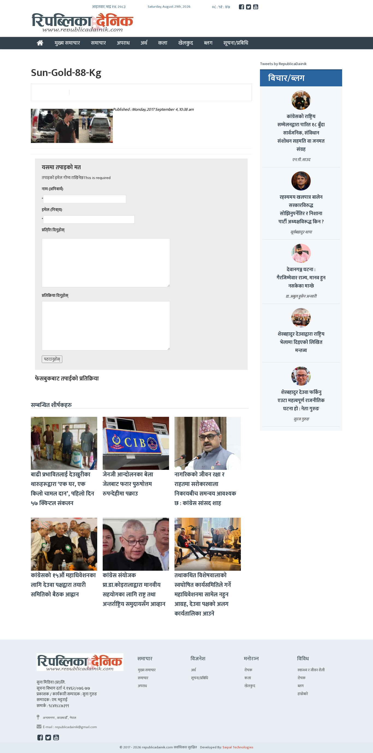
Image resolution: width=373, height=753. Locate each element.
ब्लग (208, 43)
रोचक (248, 670)
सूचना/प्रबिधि (235, 43)
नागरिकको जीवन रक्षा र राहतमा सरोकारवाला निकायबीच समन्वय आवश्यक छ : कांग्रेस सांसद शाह (205, 489)
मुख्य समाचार (67, 43)
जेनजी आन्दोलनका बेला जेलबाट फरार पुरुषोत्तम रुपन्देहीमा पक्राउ (128, 484)
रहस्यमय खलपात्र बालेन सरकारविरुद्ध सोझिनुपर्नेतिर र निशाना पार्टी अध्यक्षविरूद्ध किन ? (301, 209)
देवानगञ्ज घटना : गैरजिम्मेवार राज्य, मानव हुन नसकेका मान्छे (301, 278)
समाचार (98, 43)
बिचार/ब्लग (286, 78)
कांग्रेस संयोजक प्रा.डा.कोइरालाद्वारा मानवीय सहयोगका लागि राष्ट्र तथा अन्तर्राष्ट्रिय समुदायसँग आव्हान (134, 590)
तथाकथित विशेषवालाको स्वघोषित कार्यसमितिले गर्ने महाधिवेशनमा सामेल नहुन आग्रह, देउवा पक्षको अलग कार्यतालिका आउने (202, 595)
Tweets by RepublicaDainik (283, 63)
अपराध (123, 43)
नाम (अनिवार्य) (52, 189)
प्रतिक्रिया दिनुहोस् (55, 295)
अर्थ (144, 43)
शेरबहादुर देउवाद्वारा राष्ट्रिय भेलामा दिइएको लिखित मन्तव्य (301, 342)
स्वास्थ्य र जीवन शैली (311, 670)
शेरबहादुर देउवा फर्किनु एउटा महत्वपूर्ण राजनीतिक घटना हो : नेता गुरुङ (301, 400)
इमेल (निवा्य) (52, 210)
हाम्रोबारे (303, 694)
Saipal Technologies (238, 747)
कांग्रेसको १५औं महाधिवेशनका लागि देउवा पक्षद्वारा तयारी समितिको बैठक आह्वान (63, 585)
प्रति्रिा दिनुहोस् (53, 230)
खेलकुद (185, 43)
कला (162, 43)
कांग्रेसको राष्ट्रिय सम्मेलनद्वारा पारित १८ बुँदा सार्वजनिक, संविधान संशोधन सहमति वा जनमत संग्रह (301, 133)
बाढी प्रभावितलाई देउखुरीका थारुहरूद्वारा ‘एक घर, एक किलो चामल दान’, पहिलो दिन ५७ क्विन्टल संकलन (62, 489)
